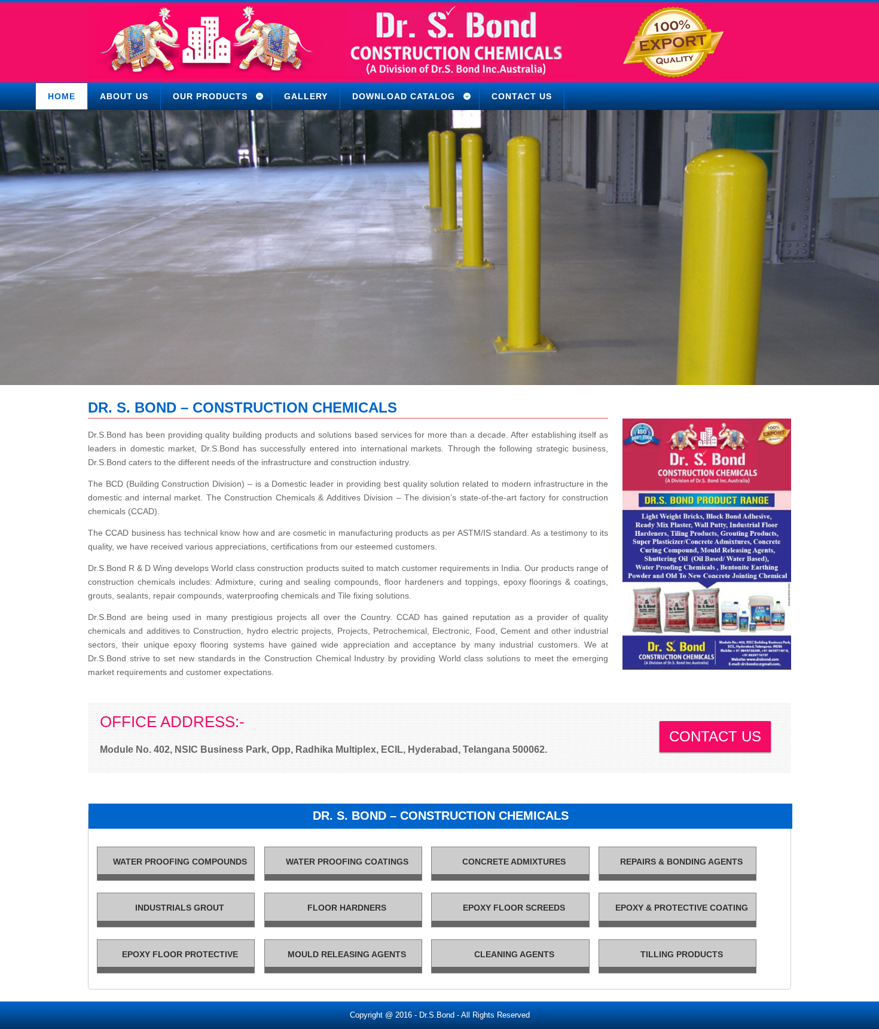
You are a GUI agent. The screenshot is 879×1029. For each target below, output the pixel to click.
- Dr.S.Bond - (436, 1014)
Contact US (715, 736)
